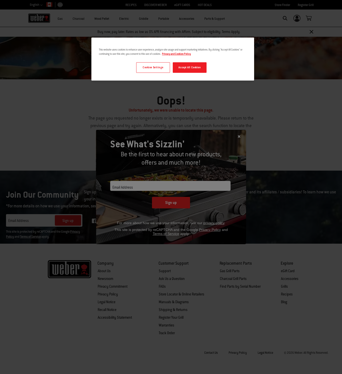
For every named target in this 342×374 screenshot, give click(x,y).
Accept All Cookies (190, 67)
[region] (172, 59)
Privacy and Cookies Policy (176, 54)
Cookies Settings (153, 67)
